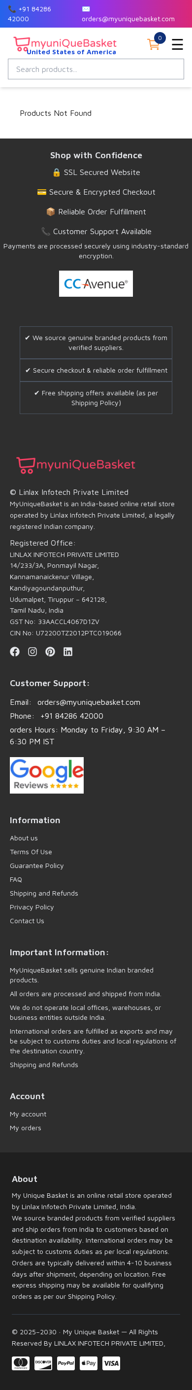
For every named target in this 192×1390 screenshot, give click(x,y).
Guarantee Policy (37, 865)
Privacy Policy (32, 907)
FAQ (16, 879)
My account (28, 1114)
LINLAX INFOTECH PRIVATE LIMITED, (108, 1343)
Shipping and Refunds (44, 893)
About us (24, 838)
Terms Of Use (31, 851)
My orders (25, 1127)
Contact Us (27, 920)
